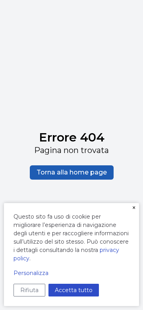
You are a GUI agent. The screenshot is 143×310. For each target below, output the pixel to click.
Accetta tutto (74, 290)
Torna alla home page (72, 172)
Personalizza (31, 273)
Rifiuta (29, 290)
